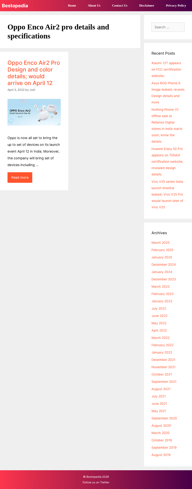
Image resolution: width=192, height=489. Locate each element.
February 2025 (162, 250)
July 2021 (159, 396)
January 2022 (162, 352)
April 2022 (159, 330)
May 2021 (159, 411)
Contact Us (120, 5)
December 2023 (164, 279)
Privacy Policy (176, 5)
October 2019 (162, 440)
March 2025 (161, 242)
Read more (21, 179)
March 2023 (161, 286)
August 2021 (161, 389)
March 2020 (161, 433)
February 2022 (162, 345)
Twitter (105, 482)
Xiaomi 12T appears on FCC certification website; (166, 69)
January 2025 (162, 257)
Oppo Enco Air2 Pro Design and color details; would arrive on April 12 (34, 72)
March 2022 (161, 338)
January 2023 (162, 301)
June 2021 (159, 403)
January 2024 (162, 272)
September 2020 (164, 418)
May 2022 (159, 323)
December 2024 (164, 264)
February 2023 (163, 294)
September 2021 (164, 382)
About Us (94, 5)
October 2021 (162, 374)
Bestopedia (15, 5)
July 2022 (159, 308)
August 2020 (161, 425)
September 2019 (164, 447)
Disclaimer (146, 5)
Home (72, 5)
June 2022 (159, 316)
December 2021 (163, 360)
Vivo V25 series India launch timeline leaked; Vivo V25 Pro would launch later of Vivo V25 (167, 194)
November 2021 (164, 367)
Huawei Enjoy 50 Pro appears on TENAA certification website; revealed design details (167, 161)
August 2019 (161, 455)
